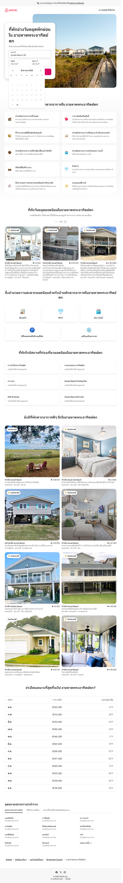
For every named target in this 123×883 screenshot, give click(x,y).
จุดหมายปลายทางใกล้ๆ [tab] (14, 810)
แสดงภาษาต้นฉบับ (76, 3)
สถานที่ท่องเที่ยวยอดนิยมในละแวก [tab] (56, 810)
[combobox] (30, 55)
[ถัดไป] (65, 222)
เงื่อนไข (68, 879)
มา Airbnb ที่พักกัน (107, 10)
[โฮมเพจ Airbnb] (11, 10)
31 (17, 105)
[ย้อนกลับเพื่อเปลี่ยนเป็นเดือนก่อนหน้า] (13, 70)
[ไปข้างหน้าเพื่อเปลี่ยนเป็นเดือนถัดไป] (40, 70)
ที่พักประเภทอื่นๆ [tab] (33, 810)
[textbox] (19, 64)
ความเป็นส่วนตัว (57, 879)
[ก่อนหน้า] (56, 222)
